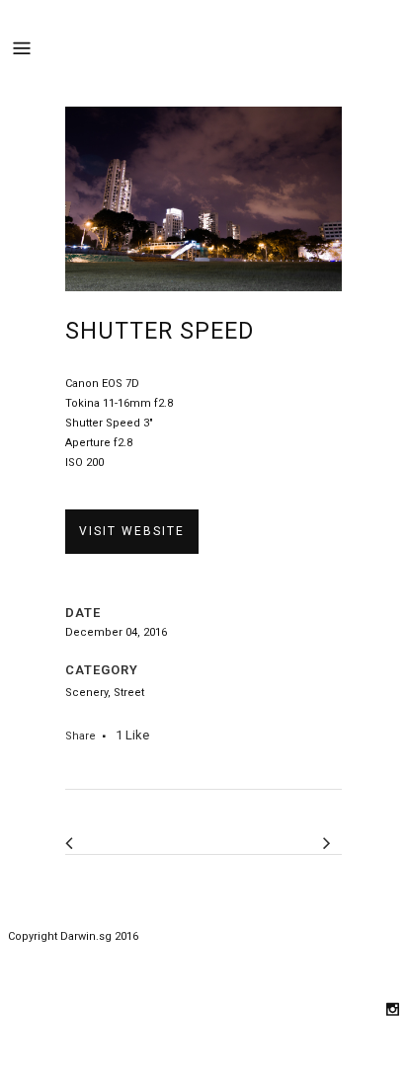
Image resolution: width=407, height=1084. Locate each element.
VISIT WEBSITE (132, 531)
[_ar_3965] (203, 305)
